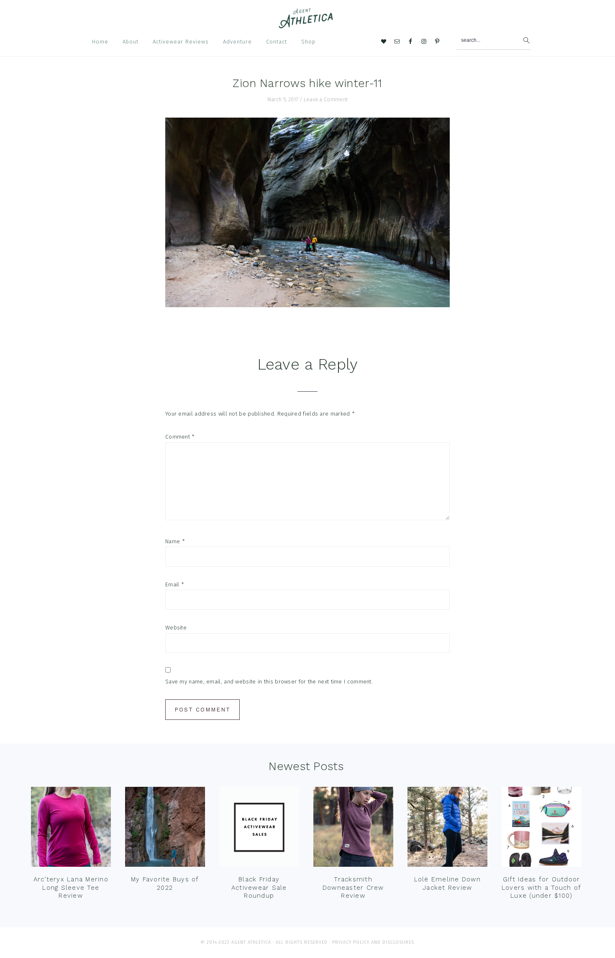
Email (174, 584)
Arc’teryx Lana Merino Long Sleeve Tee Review (70, 887)
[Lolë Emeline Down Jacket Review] (447, 829)
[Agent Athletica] (308, 24)
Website (176, 627)
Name (175, 541)
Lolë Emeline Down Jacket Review (447, 883)
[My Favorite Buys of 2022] (165, 829)
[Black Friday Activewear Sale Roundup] (259, 829)
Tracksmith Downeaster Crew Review (353, 887)
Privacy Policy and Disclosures (373, 942)
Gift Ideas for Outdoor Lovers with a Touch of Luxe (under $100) (542, 887)
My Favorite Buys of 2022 (165, 883)
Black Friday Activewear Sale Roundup (259, 887)
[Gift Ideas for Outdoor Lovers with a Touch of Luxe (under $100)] (542, 829)
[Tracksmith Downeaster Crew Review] (353, 829)
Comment (180, 436)
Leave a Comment (326, 100)
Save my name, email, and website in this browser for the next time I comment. (269, 681)
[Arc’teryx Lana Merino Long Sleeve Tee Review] (71, 829)
